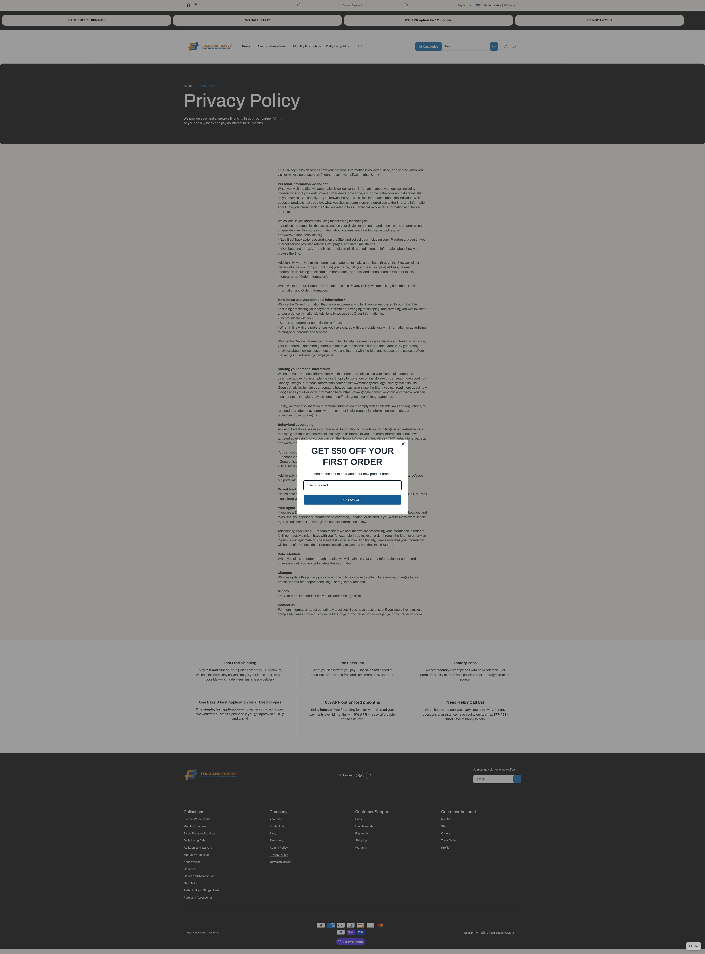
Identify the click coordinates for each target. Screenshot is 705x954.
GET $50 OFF (352, 499)
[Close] (403, 444)
